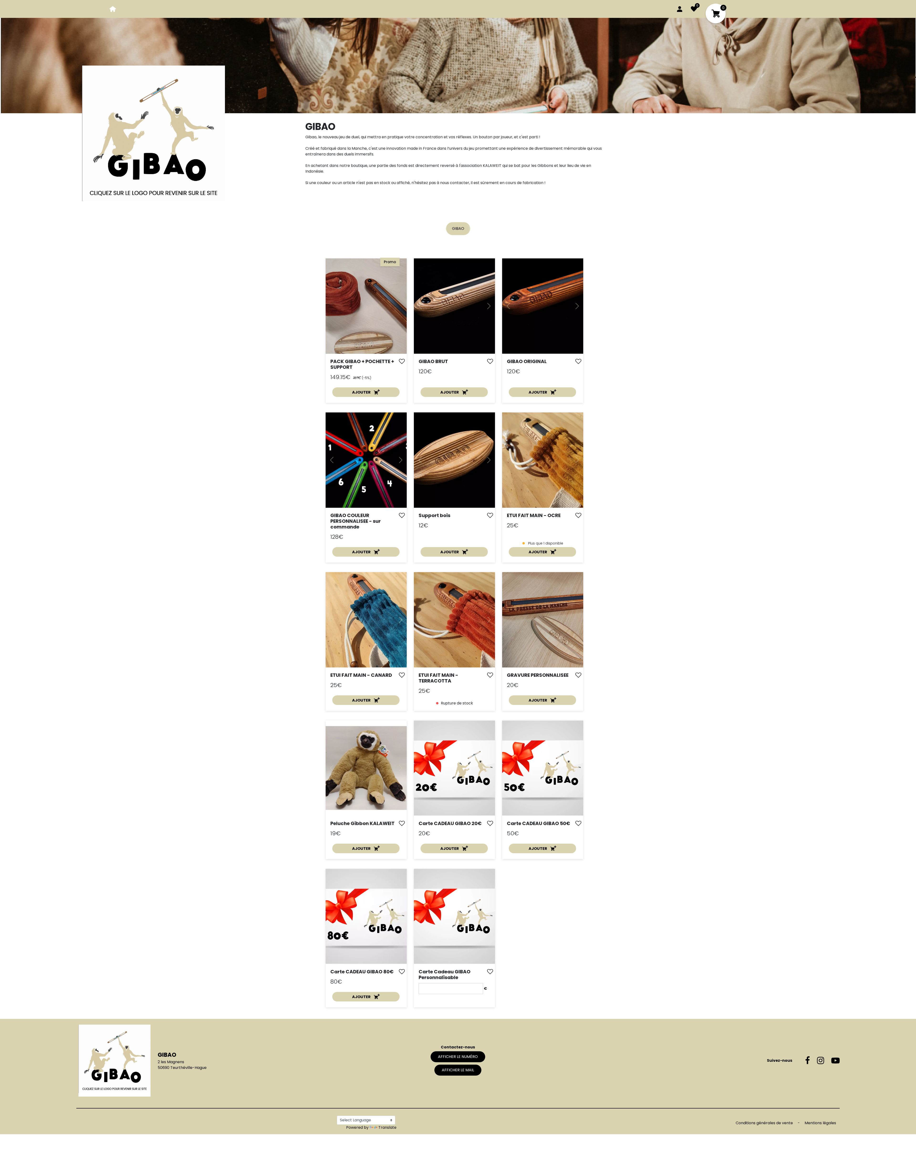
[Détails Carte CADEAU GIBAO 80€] (366, 916)
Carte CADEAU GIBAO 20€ (450, 823)
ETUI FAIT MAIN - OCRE (534, 515)
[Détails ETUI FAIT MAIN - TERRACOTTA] (454, 619)
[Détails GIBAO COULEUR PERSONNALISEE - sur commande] (366, 460)
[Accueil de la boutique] (112, 8)
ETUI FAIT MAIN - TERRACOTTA (438, 678)
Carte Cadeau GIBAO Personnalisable (444, 974)
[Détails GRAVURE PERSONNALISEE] (542, 619)
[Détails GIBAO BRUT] (454, 306)
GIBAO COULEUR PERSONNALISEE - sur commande (355, 521)
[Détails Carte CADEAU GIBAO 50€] (542, 767)
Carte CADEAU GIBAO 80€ (362, 971)
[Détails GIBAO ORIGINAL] (542, 306)
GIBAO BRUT (433, 361)
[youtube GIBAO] (832, 1061)
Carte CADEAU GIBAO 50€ (538, 823)
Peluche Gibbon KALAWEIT (362, 823)
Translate (387, 1127)
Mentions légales (820, 1123)
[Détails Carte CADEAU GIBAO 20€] (454, 767)
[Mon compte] (679, 8)
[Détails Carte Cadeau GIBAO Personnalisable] (454, 916)
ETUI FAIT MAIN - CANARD (361, 675)
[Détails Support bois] (454, 460)
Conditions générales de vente (765, 1123)
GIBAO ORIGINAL (527, 361)
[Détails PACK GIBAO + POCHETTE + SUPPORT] (366, 305)
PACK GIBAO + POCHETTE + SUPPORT (362, 364)
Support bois (434, 515)
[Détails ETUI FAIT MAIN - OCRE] (542, 460)
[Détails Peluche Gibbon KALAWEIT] (366, 768)
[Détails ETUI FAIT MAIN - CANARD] (366, 619)
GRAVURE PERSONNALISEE (537, 675)
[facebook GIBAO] (804, 1061)
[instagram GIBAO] (817, 1061)
